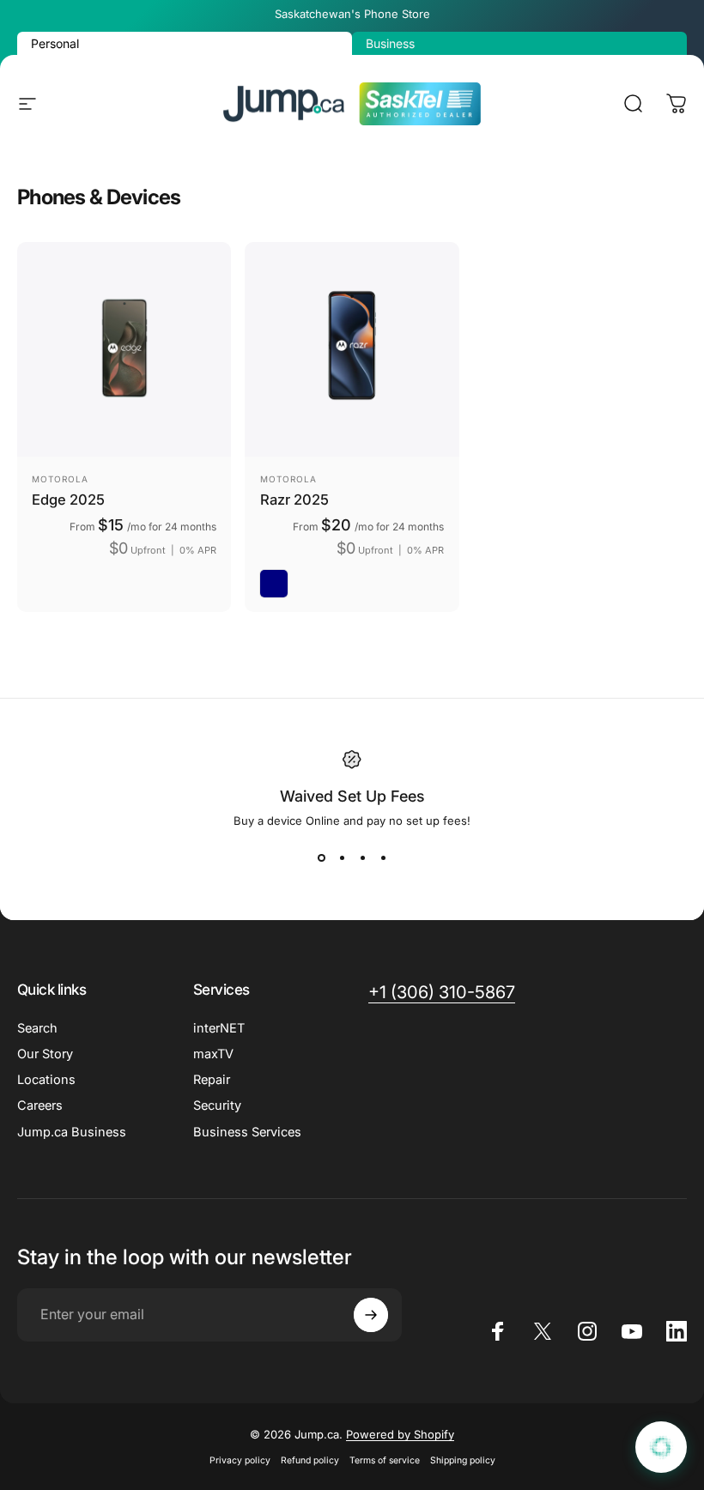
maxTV (213, 1054)
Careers (40, 1105)
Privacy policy (239, 1460)
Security (217, 1105)
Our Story (45, 1054)
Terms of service (384, 1460)
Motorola (60, 479)
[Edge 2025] (124, 349)
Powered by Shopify (400, 1434)
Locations (46, 1079)
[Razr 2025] (351, 349)
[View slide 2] (341, 858)
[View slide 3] (362, 858)
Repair (211, 1079)
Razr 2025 (294, 499)
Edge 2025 (68, 499)
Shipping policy (462, 1460)
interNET (219, 1028)
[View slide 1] (321, 858)
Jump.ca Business (71, 1132)
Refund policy (310, 1460)
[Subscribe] (371, 1315)
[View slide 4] (383, 858)
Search (37, 1028)
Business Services (247, 1132)
